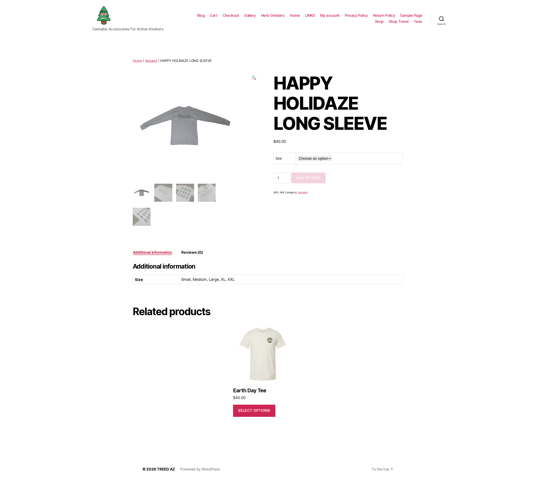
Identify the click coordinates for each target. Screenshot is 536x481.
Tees (418, 21)
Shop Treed (398, 21)
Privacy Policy (356, 15)
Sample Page (411, 15)
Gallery (250, 15)
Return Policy (384, 15)
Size (279, 158)
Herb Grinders (273, 15)
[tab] (152, 252)
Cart (213, 15)
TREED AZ (166, 469)
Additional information (152, 252)
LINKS (310, 15)
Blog (201, 15)
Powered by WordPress (200, 469)
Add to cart (308, 178)
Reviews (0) (192, 252)
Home (295, 15)
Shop (379, 21)
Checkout (231, 15)
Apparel (151, 60)
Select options (254, 410)
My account (330, 15)
